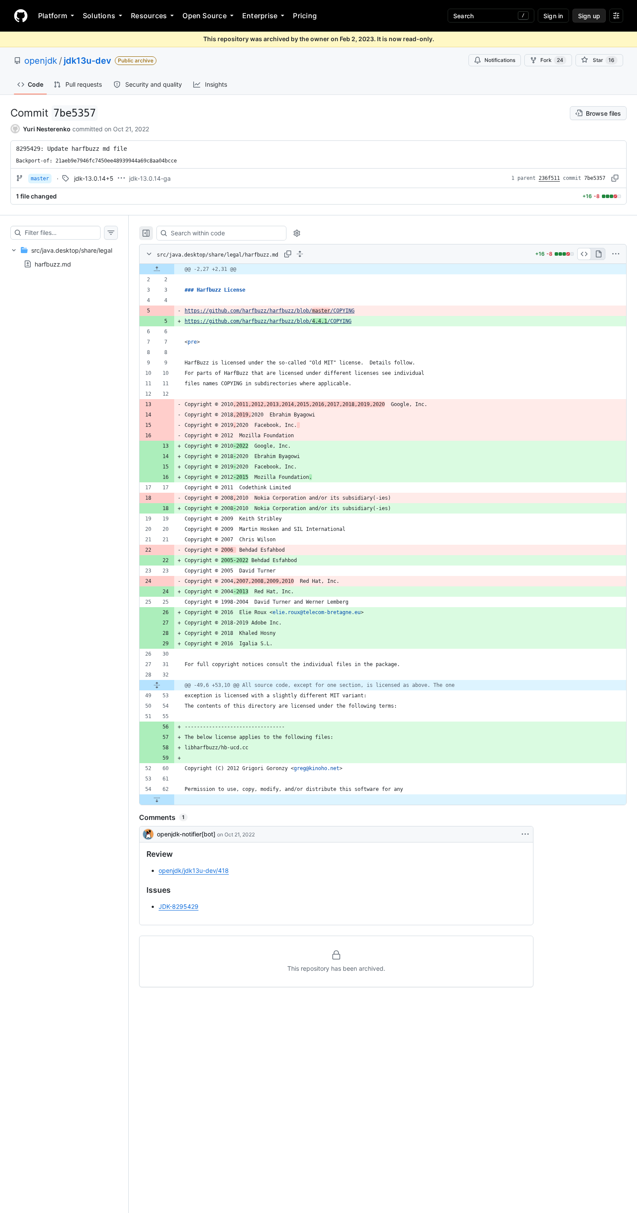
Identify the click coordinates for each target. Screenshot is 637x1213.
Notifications (499, 60)
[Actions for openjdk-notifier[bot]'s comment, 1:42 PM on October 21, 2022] (525, 834)
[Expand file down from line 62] (157, 799)
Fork (551, 60)
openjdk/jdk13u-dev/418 (194, 870)
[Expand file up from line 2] (157, 269)
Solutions (99, 15)
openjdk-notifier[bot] (186, 834)
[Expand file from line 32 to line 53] (157, 685)
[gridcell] (383, 269)
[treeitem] (64, 257)
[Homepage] (21, 16)
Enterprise (259, 15)
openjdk (40, 60)
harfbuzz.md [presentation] (53, 264)
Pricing (305, 15)
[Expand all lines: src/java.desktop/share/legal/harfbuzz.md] (300, 254)
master (40, 179)
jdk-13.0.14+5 (94, 178)
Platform (52, 15)
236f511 (549, 178)
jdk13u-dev (87, 60)
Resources (149, 15)
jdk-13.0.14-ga (150, 178)
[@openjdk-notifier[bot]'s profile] (148, 834)
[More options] (616, 254)
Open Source (204, 15)
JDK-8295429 (178, 906)
